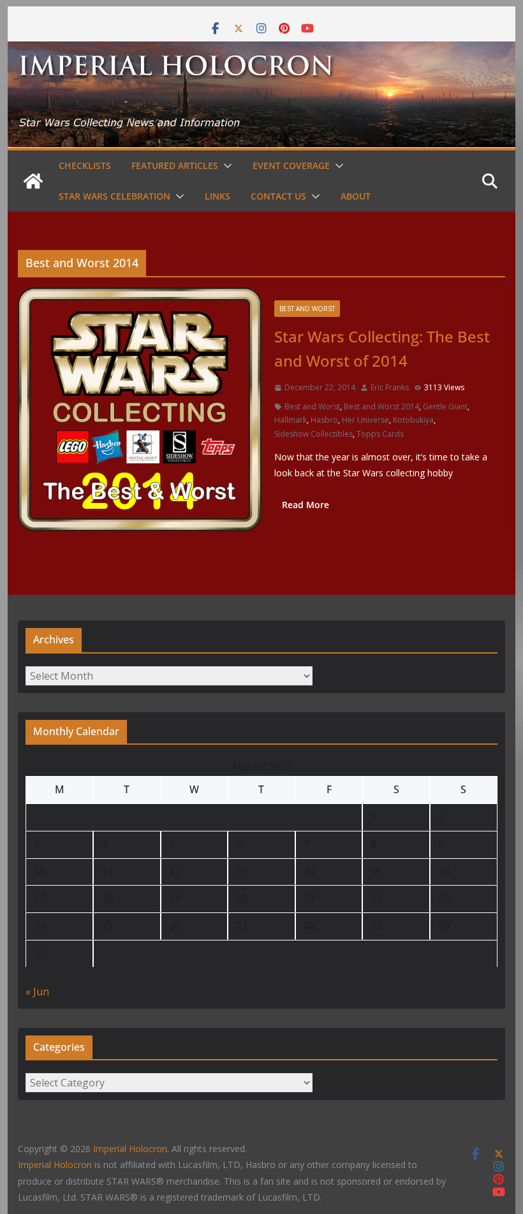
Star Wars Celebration (114, 196)
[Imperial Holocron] (261, 50)
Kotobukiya (413, 419)
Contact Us (278, 196)
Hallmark (290, 419)
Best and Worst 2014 (381, 406)
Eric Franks (390, 387)
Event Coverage (291, 165)
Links (217, 196)
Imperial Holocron (55, 1165)
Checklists (85, 165)
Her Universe (365, 419)
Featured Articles (174, 165)
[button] (225, 166)
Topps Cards (380, 433)
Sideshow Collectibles (313, 433)
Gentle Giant (445, 406)
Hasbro (324, 419)
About (356, 196)
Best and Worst (307, 308)
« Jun (37, 991)
